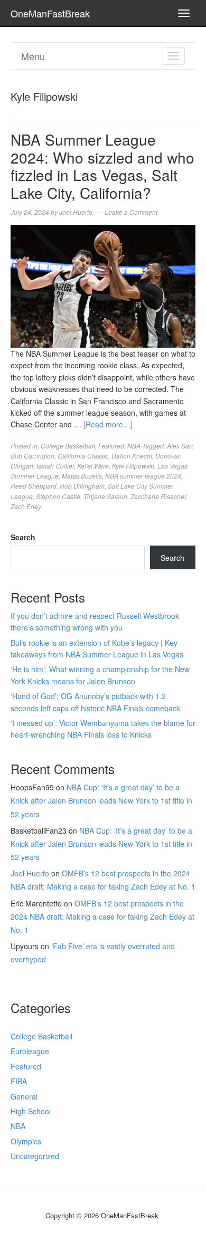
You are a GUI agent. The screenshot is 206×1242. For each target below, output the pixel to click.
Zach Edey (26, 506)
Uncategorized (35, 1156)
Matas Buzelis (82, 475)
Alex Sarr (180, 445)
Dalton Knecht (131, 455)
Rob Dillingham (82, 485)
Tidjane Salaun (105, 496)
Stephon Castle (58, 496)
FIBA (19, 1081)
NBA (134, 445)
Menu (33, 56)
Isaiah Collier (55, 465)
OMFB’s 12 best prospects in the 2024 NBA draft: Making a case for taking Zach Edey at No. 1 (102, 916)
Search (23, 537)
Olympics (26, 1141)
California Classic (83, 455)
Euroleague (30, 1051)
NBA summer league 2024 (143, 475)
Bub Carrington (32, 455)
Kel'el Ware (93, 465)
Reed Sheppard (34, 485)
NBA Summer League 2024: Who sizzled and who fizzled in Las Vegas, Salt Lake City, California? (102, 166)
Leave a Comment (131, 211)
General (24, 1096)
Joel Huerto (30, 873)
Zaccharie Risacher (158, 496)
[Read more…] (108, 424)
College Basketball (68, 445)
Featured (111, 445)
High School (31, 1111)
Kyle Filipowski (133, 465)
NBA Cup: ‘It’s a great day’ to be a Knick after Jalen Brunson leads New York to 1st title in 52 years (101, 800)
